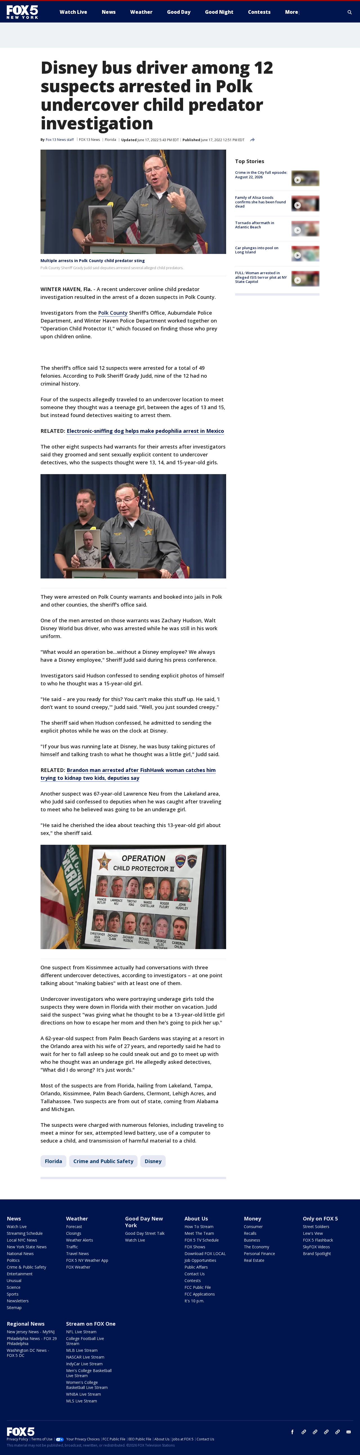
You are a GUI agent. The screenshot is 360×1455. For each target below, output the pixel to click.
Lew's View (313, 1233)
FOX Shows (194, 1246)
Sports (13, 1294)
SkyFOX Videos (316, 1246)
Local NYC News (22, 1240)
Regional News (25, 1323)
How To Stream (198, 1226)
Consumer (253, 1226)
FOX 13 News (89, 139)
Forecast (74, 1226)
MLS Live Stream (81, 1401)
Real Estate (254, 1260)
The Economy (256, 1246)
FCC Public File (197, 1287)
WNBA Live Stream (83, 1394)
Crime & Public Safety (26, 1267)
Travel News (77, 1253)
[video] (305, 178)
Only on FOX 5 (320, 1218)
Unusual (14, 1280)
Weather (77, 1218)
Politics (13, 1260)
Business (252, 1240)
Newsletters (18, 1300)
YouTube (326, 1431)
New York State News (27, 1246)
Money (252, 1218)
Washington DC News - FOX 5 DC (28, 1353)
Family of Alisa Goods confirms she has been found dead (260, 202)
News (14, 1218)
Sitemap (14, 1307)
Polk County (113, 312)
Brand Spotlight (317, 1253)
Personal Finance (259, 1253)
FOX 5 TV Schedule (201, 1240)
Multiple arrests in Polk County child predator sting (92, 260)
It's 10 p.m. (194, 1300)
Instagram (303, 1431)
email (348, 1431)
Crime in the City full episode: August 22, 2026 (261, 174)
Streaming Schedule (25, 1233)
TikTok (315, 1431)
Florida (110, 139)
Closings (73, 1233)
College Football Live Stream (85, 1341)
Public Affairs (196, 1267)
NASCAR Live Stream (85, 1357)
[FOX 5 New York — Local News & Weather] (25, 12)
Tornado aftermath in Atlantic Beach (254, 225)
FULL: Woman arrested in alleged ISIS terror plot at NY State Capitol (261, 277)
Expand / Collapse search (349, 12)
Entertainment (20, 1273)
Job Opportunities (200, 1260)
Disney (153, 1161)
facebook (292, 1431)
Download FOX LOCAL (205, 1253)
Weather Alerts (79, 1240)
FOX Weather (78, 1267)
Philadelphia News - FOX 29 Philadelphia (32, 1341)
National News (20, 1253)
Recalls (250, 1233)
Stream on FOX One (91, 1323)
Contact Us (194, 1273)
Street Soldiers (316, 1226)
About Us (196, 1218)
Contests (192, 1280)
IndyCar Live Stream (84, 1363)
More (291, 12)
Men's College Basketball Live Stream (89, 1373)
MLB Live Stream (82, 1350)
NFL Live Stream (81, 1331)
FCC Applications (199, 1294)
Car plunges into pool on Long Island (256, 250)
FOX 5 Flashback (318, 1240)
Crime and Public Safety (103, 1161)
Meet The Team (199, 1233)
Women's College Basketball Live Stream (87, 1385)
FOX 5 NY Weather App (87, 1260)
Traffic (72, 1246)
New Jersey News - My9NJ (31, 1331)
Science (14, 1287)
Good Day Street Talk (145, 1233)
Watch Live (17, 1226)
